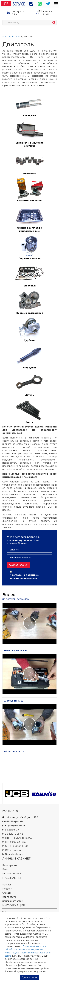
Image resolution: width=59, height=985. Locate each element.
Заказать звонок (18, 565)
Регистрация (18, 12)
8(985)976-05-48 (13, 833)
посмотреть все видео (15, 599)
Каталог (16, 36)
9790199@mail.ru (14, 821)
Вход (5, 869)
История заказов (11, 873)
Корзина (47, 12)
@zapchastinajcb (13, 854)
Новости (7, 888)
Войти (14, 14)
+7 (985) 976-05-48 (15, 825)
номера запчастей (12, 901)
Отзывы (6, 892)
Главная (6, 36)
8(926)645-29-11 (13, 829)
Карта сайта (9, 896)
